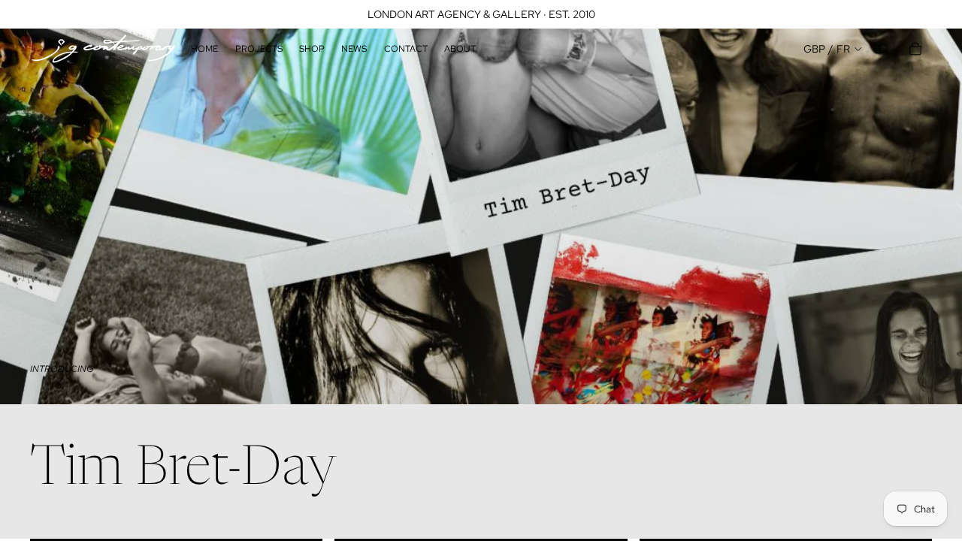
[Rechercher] (883, 48)
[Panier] (915, 48)
